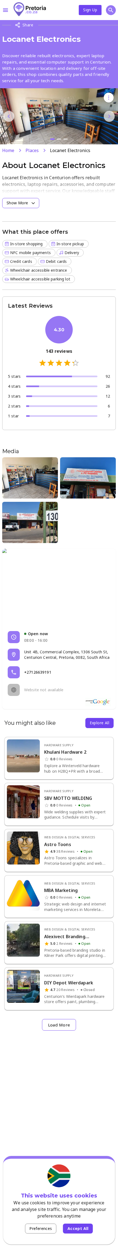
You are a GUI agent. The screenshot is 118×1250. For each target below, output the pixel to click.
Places (32, 150)
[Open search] (111, 10)
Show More (17, 202)
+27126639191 (37, 672)
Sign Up (90, 9)
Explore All (99, 722)
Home (8, 150)
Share (28, 24)
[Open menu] (5, 10)
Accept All (78, 1228)
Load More (59, 1025)
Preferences (40, 1228)
